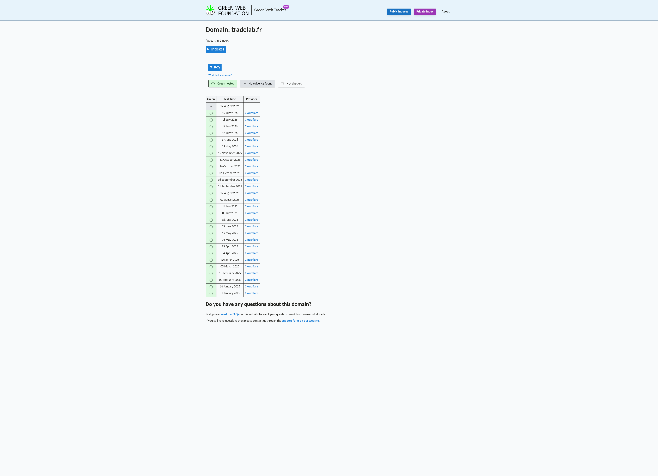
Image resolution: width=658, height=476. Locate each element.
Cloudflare (251, 113)
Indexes (217, 49)
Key (217, 67)
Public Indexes (399, 11)
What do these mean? (220, 75)
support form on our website (300, 320)
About (446, 11)
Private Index (424, 11)
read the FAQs (230, 314)
